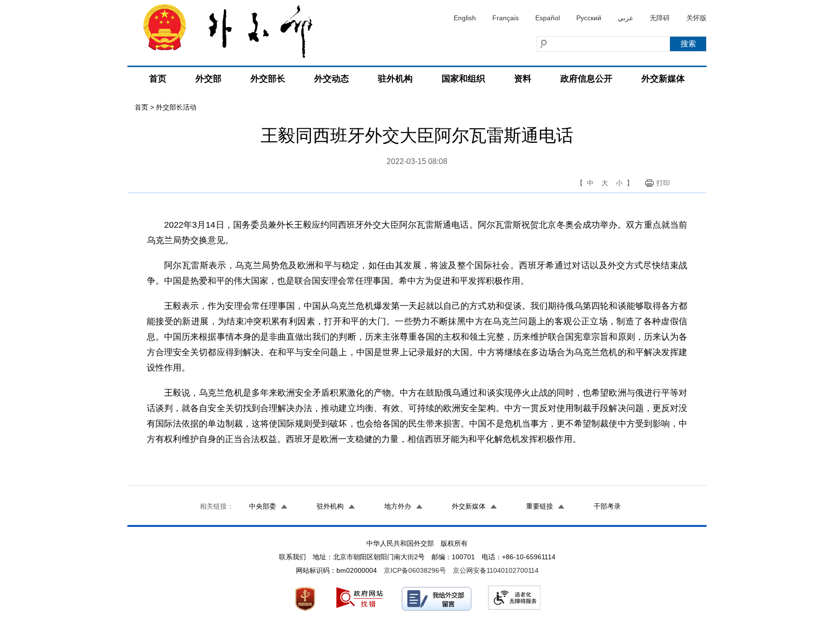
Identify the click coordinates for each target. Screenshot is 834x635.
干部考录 (607, 506)
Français (505, 18)
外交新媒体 (663, 78)
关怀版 (696, 18)
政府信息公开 (586, 78)
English (465, 18)
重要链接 (539, 506)
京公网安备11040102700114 (496, 570)
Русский (588, 18)
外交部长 (267, 78)
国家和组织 (463, 78)
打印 (663, 183)
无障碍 (660, 18)
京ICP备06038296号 (415, 570)
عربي (625, 18)
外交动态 (331, 78)
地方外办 (397, 506)
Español (547, 18)
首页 (158, 78)
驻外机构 (395, 78)
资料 (522, 78)
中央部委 (262, 506)
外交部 (208, 78)
